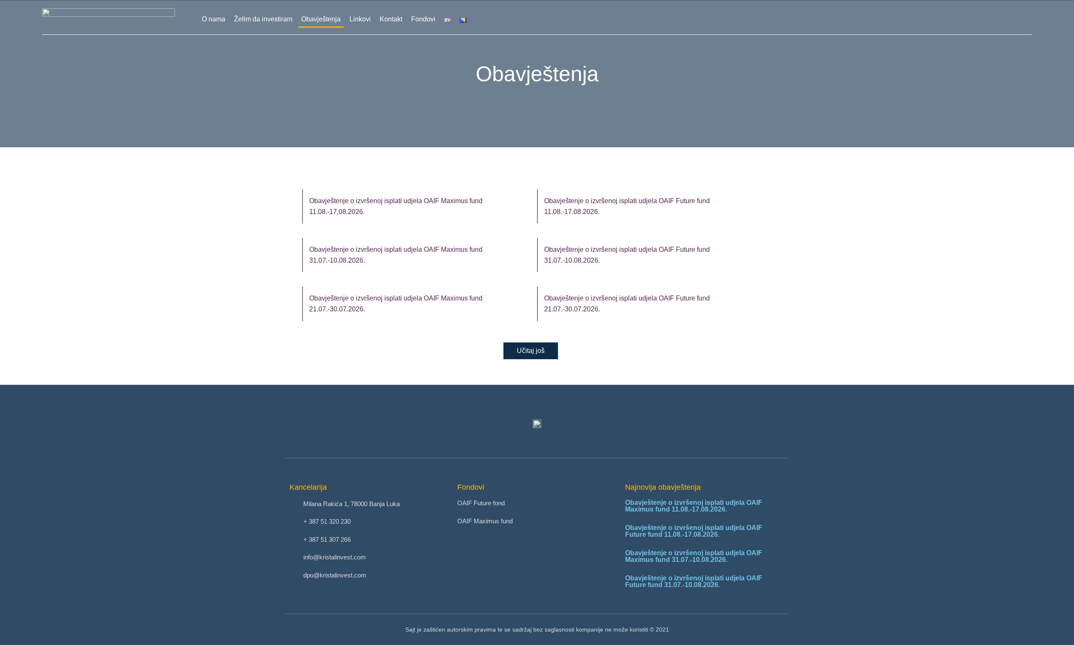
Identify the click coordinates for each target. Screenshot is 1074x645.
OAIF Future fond (481, 503)
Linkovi (360, 19)
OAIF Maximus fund (485, 521)
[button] (530, 351)
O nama (213, 19)
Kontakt (391, 19)
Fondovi (423, 19)
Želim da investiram (263, 19)
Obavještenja (321, 19)
